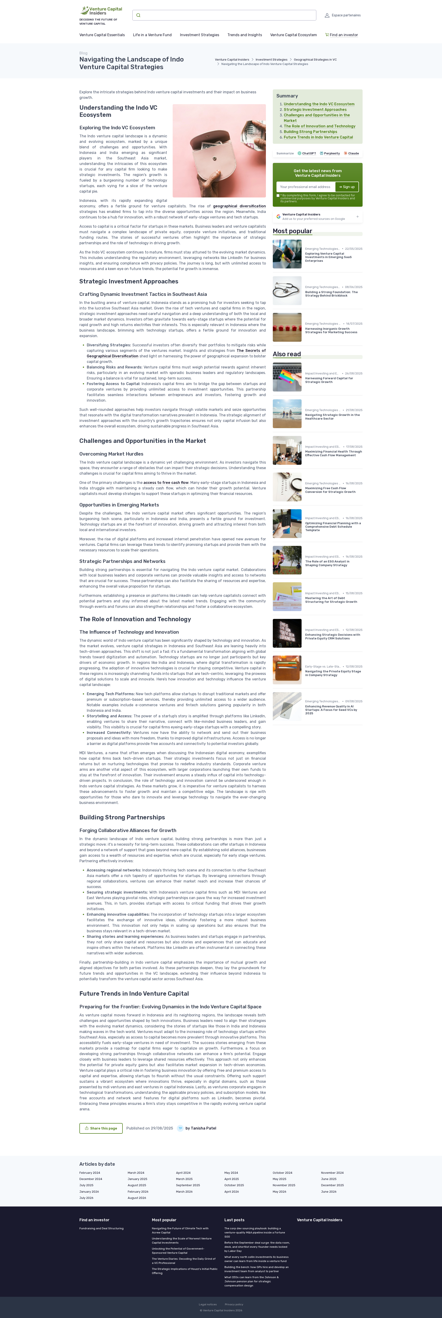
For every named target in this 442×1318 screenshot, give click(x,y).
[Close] (304, 646)
